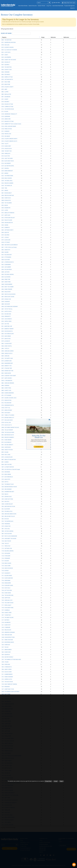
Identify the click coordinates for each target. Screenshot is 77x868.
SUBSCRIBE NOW (38, 446)
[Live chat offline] (74, 864)
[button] (38, 440)
